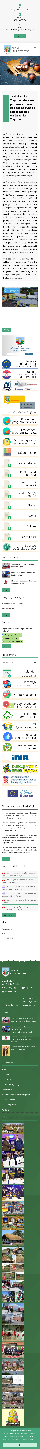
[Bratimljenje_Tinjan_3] (13, 1159)
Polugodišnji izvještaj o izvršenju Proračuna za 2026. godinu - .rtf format (19, 894)
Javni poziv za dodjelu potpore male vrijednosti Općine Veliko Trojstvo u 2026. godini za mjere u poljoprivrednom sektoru (19, 815)
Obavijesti (6, 1079)
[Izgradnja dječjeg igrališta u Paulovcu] (13, 1400)
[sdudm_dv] (19, 287)
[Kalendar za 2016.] (13, 1221)
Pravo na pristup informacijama (16, 1094)
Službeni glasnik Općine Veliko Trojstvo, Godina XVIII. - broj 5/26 (18, 881)
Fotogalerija (7, 929)
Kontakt (5, 1110)
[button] (21, 1439)
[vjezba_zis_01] (13, 1313)
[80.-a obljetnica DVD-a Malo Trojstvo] (13, 1350)
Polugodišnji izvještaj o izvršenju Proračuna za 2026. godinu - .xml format (19, 888)
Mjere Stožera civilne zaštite (12, 604)
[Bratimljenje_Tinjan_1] (13, 1193)
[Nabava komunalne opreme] (13, 1207)
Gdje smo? (20, 36)
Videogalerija (7, 938)
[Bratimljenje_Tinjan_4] (13, 1142)
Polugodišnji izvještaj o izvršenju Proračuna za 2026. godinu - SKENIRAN (19, 908)
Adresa (20, 27)
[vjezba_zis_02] (13, 1291)
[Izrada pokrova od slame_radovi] (13, 1255)
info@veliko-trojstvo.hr (20, 10)
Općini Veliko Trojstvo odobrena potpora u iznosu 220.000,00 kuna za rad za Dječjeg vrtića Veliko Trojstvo (22, 108)
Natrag (6, 330)
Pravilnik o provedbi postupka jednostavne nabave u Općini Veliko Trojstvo (18, 874)
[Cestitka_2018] (13, 1128)
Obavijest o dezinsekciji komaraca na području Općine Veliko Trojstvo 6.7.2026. (23, 1039)
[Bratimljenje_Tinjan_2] (13, 1176)
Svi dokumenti (9, 915)
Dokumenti (7, 1090)
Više (5, 590)
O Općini (5, 1074)
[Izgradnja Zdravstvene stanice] (13, 1383)
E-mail (20, 7)
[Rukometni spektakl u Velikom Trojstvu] (13, 1333)
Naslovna (15, 73)
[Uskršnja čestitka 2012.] (13, 1417)
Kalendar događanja (11, 1084)
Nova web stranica (8, 608)
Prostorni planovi (9, 1105)
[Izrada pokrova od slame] (13, 1238)
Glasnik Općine (8, 1100)
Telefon (20, 17)
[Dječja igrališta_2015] (13, 1271)
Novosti (5, 1069)
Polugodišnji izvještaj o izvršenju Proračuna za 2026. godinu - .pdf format (19, 901)
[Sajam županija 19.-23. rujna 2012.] (13, 1367)
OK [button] (20, 1445)
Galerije (5, 933)
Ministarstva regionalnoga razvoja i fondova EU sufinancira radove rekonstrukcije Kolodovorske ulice (22, 1029)
